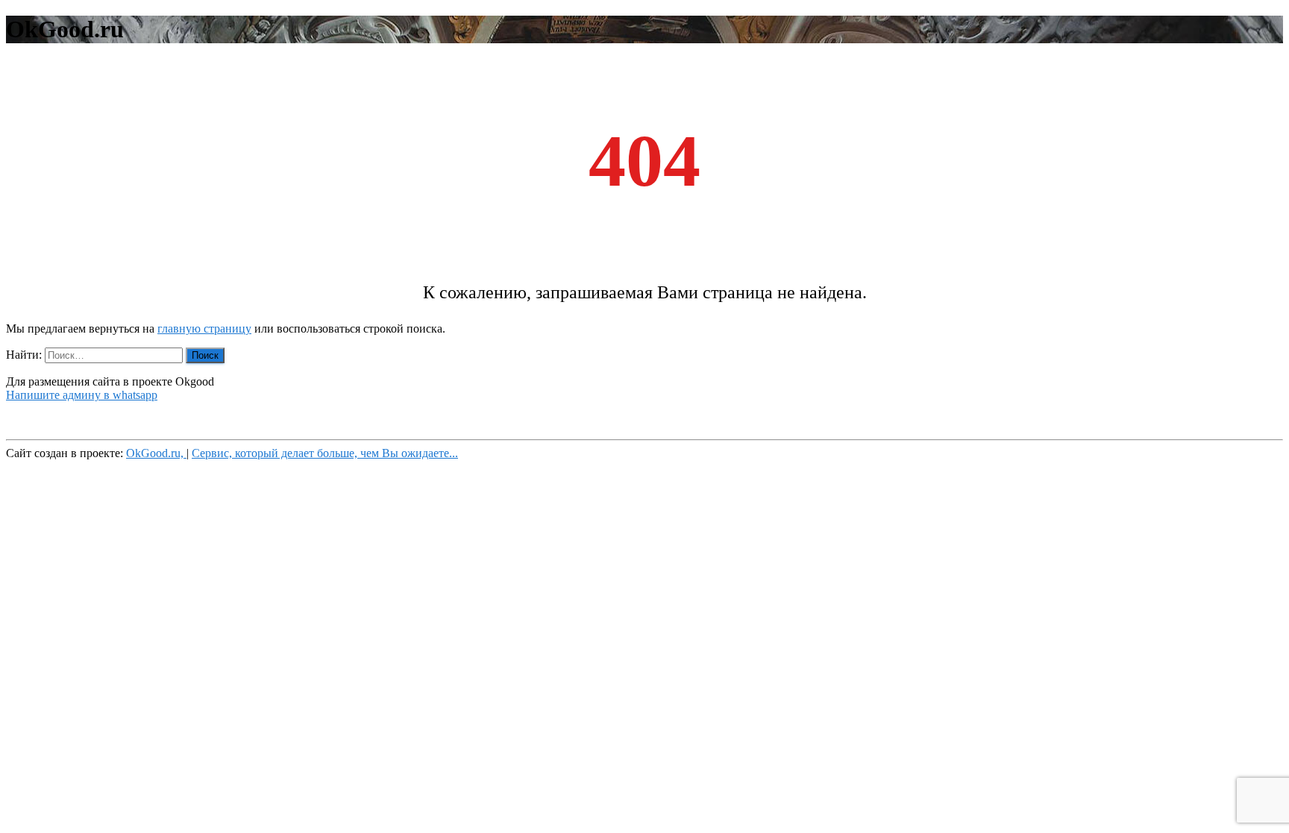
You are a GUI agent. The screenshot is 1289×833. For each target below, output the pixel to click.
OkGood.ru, (156, 453)
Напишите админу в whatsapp (81, 395)
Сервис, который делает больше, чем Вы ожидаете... (325, 453)
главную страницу (204, 328)
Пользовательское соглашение (83, 420)
